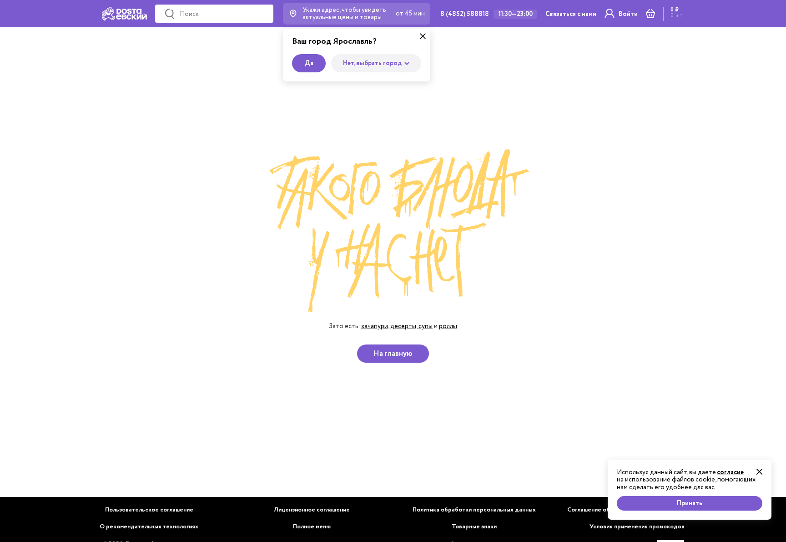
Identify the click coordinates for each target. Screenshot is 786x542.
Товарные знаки (474, 527)
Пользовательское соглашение (149, 510)
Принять (689, 503)
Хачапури (374, 326)
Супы (425, 326)
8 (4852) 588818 (464, 14)
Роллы (448, 326)
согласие (730, 472)
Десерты (403, 326)
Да (309, 63)
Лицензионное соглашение (312, 510)
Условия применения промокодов (637, 527)
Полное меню (312, 527)
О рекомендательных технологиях (149, 527)
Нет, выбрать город (372, 63)
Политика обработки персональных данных (474, 510)
